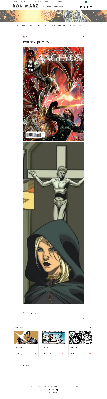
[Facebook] (87, 6)
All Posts (16, 25)
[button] (90, 25)
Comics (47, 25)
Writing (34, 307)
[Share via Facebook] (23, 313)
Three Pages (75, 347)
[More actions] (83, 37)
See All (91, 327)
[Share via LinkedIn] (31, 313)
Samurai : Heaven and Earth (59, 25)
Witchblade (72, 25)
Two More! (47, 347)
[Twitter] (91, 6)
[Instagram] (84, 6)
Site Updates (39, 25)
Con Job (19, 347)
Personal (30, 25)
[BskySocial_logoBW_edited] (81, 6)
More (79, 25)
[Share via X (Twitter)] (27, 313)
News (23, 25)
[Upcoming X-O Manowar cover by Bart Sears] (26, 337)
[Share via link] (35, 313)
